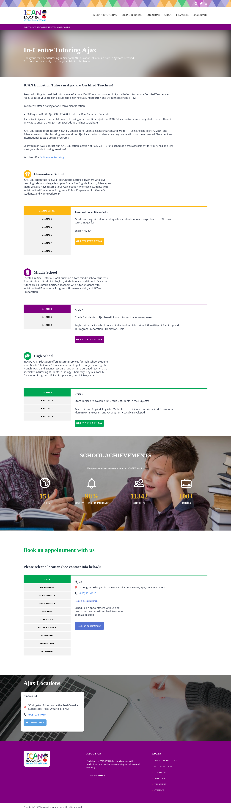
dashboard (200, 15)
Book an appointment (89, 625)
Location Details (37, 722)
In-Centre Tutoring (105, 15)
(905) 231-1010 (88, 593)
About (168, 15)
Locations (153, 15)
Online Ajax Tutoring (52, 157)
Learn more (97, 775)
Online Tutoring (131, 15)
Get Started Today (89, 241)
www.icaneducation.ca (53, 807)
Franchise (182, 15)
